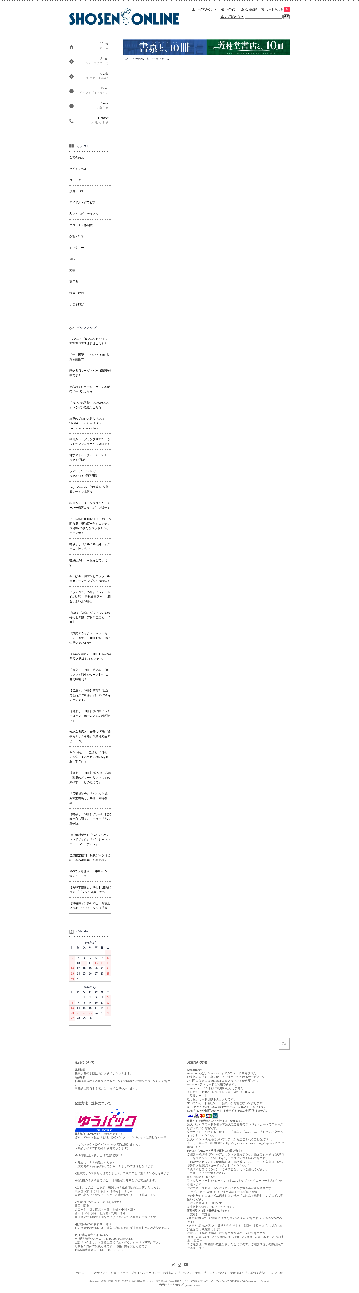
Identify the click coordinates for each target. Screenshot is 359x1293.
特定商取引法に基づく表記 (247, 1272)
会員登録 (251, 9)
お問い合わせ (119, 1272)
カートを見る (277, 9)
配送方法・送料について (211, 1272)
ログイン (231, 9)
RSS (270, 1272)
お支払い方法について (177, 1272)
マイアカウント (206, 9)
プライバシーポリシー (145, 1272)
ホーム (80, 1272)
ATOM (279, 1272)
